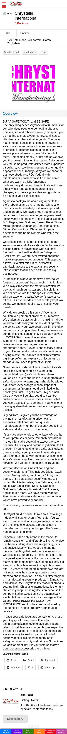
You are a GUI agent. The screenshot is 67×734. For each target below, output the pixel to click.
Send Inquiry (29, 52)
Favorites (24, 33)
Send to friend (11, 52)
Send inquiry (15, 718)
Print (43, 52)
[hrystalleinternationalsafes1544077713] (33, 81)
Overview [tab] (10, 113)
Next (62, 82)
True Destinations (30, 728)
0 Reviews (21, 23)
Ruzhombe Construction (36, 728)
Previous (4, 82)
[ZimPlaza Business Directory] (25, 4)
